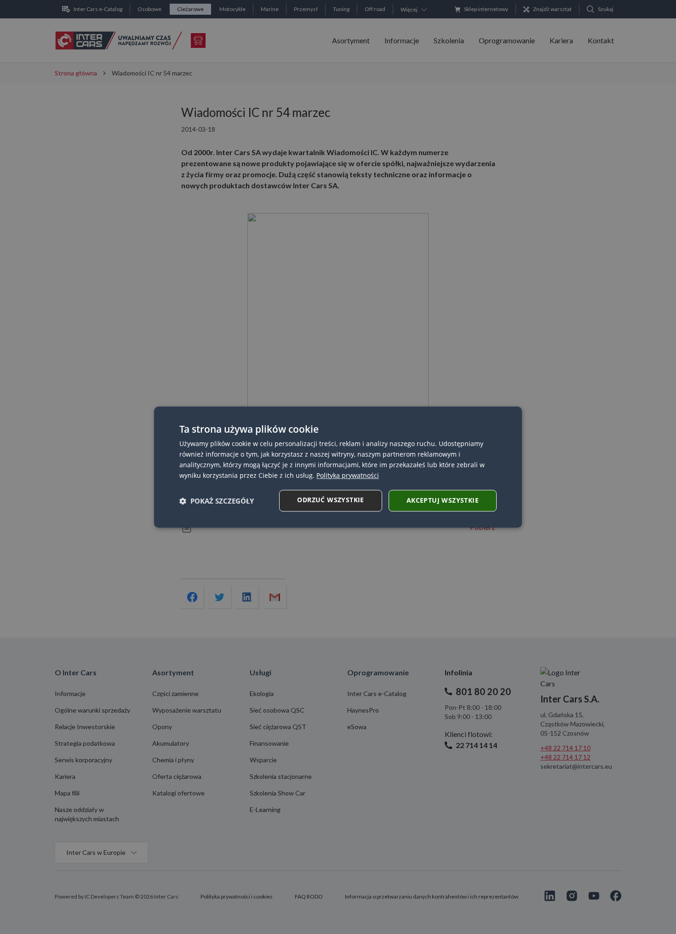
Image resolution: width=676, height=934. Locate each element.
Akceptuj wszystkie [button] (443, 500)
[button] (216, 501)
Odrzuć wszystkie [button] (330, 499)
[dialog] (338, 467)
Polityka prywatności (347, 475)
